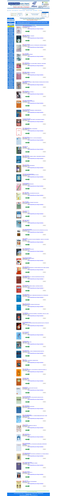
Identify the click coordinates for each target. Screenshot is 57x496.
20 (36, 490)
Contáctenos (35, 10)
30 (45, 490)
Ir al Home (9, 10)
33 (48, 490)
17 (33, 490)
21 (37, 490)
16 (32, 490)
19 (35, 490)
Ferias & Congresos (22, 10)
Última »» (36, 491)
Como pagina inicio (15, 10)
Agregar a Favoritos (29, 10)
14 (30, 490)
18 (34, 490)
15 (31, 490)
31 (46, 490)
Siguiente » (34, 491)
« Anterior (19, 490)
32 (47, 490)
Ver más (44, 31)
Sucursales (40, 10)
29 (44, 490)
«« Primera (16, 490)
